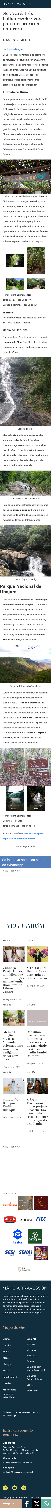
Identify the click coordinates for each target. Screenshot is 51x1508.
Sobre (30, 1384)
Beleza (6, 1370)
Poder (6, 1351)
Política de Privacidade (8, 1395)
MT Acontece (9, 1389)
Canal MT (31, 1338)
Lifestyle (7, 1364)
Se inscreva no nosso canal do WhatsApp (23, 862)
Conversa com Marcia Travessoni (36, 1368)
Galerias (7, 1383)
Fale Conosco (33, 1390)
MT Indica (31, 1349)
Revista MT (32, 1355)
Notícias (7, 1345)
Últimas (6, 1338)
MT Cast (31, 1344)
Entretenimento (10, 1376)
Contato (31, 1361)
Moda (5, 1357)
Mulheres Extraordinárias (34, 1377)
